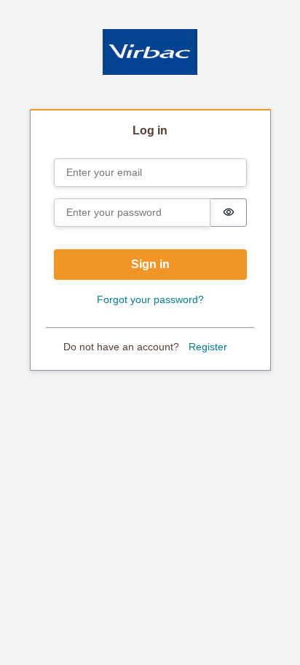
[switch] (228, 212)
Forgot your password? (150, 299)
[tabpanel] (150, 241)
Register (208, 346)
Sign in (150, 264)
